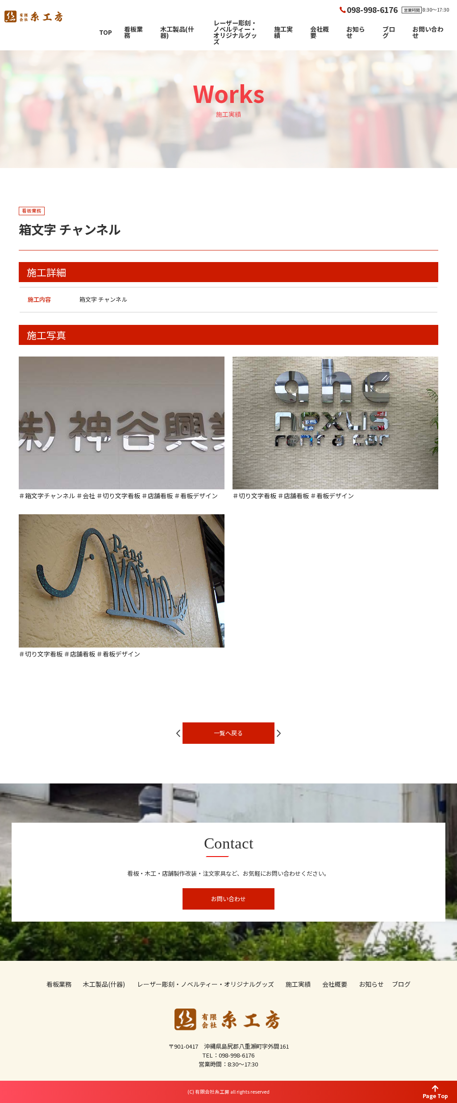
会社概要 (319, 32)
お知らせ (355, 32)
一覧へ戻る (228, 733)
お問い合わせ (428, 32)
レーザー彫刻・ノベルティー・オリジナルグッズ (235, 32)
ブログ (388, 32)
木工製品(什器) (177, 32)
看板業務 (133, 32)
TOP (105, 32)
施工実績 (283, 32)
